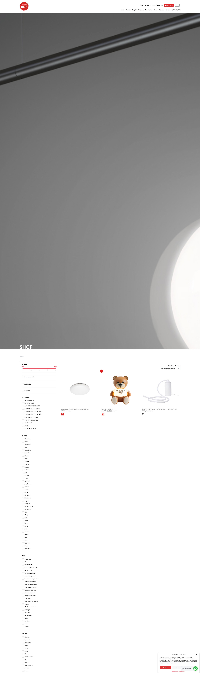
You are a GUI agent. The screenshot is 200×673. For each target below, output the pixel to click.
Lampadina (28, 598)
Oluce (26, 520)
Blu (25, 659)
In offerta (27, 391)
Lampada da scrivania (31, 584)
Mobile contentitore (30, 607)
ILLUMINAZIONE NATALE (32, 417)
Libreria (27, 604)
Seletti (26, 534)
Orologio (27, 610)
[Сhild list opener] (39, 420)
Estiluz (26, 470)
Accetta (165, 667)
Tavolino (27, 621)
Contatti (168, 10)
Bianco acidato (29, 657)
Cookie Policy (175, 671)
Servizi (155, 10)
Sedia (26, 618)
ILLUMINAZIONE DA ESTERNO (33, 411)
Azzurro (27, 648)
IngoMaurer (28, 484)
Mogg (26, 515)
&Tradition (28, 439)
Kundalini (27, 495)
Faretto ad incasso (30, 573)
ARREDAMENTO (29, 403)
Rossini (27, 532)
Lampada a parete (30, 576)
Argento (27, 645)
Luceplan (27, 503)
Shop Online (169, 5)
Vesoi (26, 546)
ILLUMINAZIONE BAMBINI (32, 409)
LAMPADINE (28, 423)
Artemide (27, 453)
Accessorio (28, 559)
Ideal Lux (27, 481)
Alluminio (27, 637)
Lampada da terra (30, 593)
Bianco (27, 654)
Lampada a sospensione (32, 579)
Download (161, 10)
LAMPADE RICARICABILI (31, 420)
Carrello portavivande (31, 567)
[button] (197, 654)
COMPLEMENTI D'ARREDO (32, 406)
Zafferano (27, 549)
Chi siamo (128, 10)
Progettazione (148, 10)
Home (122, 10)
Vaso (26, 624)
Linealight (27, 498)
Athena (27, 456)
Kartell (26, 492)
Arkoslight (28, 450)
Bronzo (27, 662)
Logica (26, 501)
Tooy (26, 540)
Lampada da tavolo (30, 590)
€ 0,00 (177, 5)
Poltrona (27, 612)
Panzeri (27, 523)
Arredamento (29, 565)
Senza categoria (29, 400)
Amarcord (28, 444)
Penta (26, 526)
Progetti (134, 10)
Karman (27, 489)
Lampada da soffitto (30, 587)
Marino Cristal (29, 506)
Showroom (141, 10)
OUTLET (27, 426)
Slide (26, 537)
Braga (26, 458)
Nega (177, 667)
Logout (153, 5)
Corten (27, 668)
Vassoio (27, 626)
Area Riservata (145, 5)
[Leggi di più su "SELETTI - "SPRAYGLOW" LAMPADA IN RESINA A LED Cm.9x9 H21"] (143, 414)
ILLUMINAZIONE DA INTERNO (33, 414)
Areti (26, 447)
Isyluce (27, 487)
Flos (26, 473)
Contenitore (28, 570)
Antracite (27, 640)
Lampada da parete (30, 581)
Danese (27, 461)
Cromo (27, 671)
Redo (26, 529)
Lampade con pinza (30, 596)
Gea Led (27, 475)
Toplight (27, 543)
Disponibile (27, 384)
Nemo (26, 518)
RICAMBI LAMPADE (30, 428)
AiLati (26, 442)
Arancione (28, 643)
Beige (26, 651)
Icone (26, 478)
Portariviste (28, 615)
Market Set (28, 509)
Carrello (160, 5)
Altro (26, 562)
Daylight (27, 464)
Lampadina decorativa (31, 601)
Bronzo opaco (29, 665)
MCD (26, 512)
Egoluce (27, 467)
